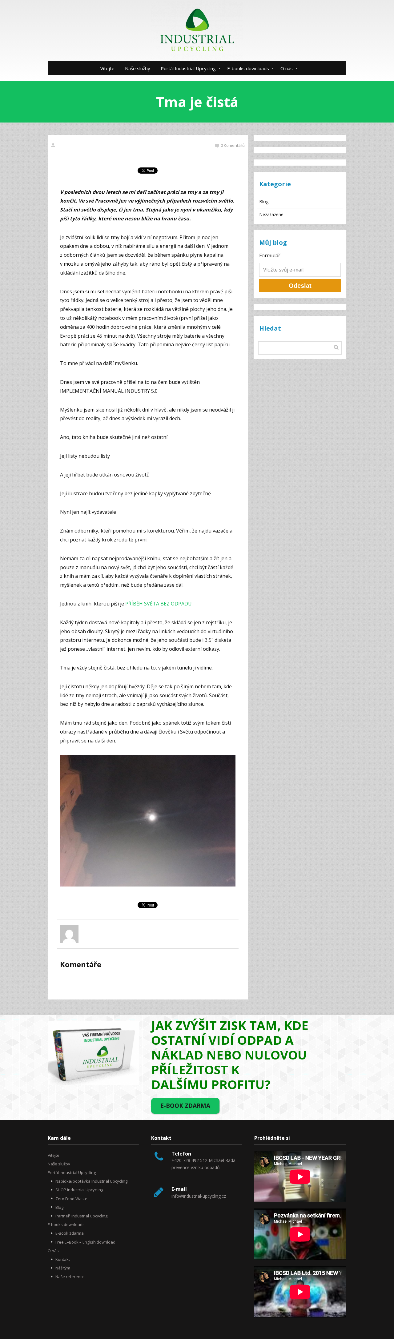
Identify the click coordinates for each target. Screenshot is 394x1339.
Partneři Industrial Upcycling (81, 1216)
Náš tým (62, 1268)
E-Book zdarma (69, 1233)
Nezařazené (271, 214)
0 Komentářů (233, 145)
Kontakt (62, 1259)
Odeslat (300, 285)
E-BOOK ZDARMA (185, 1106)
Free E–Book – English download (85, 1242)
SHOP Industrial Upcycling (79, 1189)
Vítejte (107, 68)
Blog (263, 201)
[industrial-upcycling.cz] (197, 30)
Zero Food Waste (71, 1198)
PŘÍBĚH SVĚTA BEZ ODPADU (158, 603)
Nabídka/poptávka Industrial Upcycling (91, 1181)
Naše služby (137, 68)
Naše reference (70, 1276)
